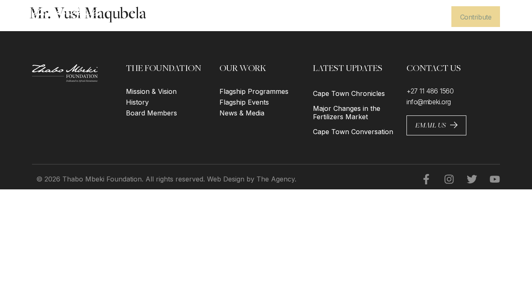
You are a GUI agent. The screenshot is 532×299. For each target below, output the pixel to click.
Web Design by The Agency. (251, 179)
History (137, 102)
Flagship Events (244, 102)
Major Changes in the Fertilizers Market (346, 112)
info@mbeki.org (428, 102)
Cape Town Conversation (353, 131)
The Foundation (301, 16)
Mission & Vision (151, 91)
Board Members (151, 113)
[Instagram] (443, 179)
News (392, 16)
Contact (426, 16)
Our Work (354, 16)
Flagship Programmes (253, 91)
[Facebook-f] (421, 179)
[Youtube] (489, 179)
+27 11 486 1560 (429, 91)
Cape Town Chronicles (349, 93)
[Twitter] (466, 179)
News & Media (241, 113)
